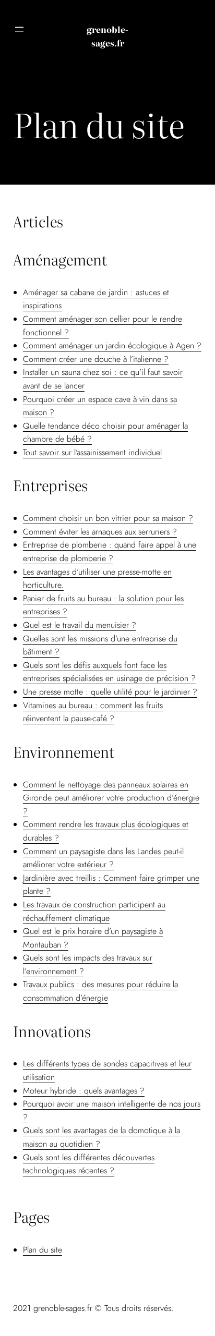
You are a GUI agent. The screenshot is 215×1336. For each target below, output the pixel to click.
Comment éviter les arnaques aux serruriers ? (100, 532)
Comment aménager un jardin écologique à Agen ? (112, 345)
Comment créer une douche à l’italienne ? (96, 359)
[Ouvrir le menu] (19, 29)
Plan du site (42, 1250)
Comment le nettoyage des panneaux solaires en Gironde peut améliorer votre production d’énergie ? (111, 798)
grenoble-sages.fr (107, 36)
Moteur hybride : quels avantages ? (84, 1091)
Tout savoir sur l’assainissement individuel (92, 452)
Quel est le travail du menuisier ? (79, 625)
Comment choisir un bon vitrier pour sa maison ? (108, 518)
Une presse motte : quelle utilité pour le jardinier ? (110, 692)
